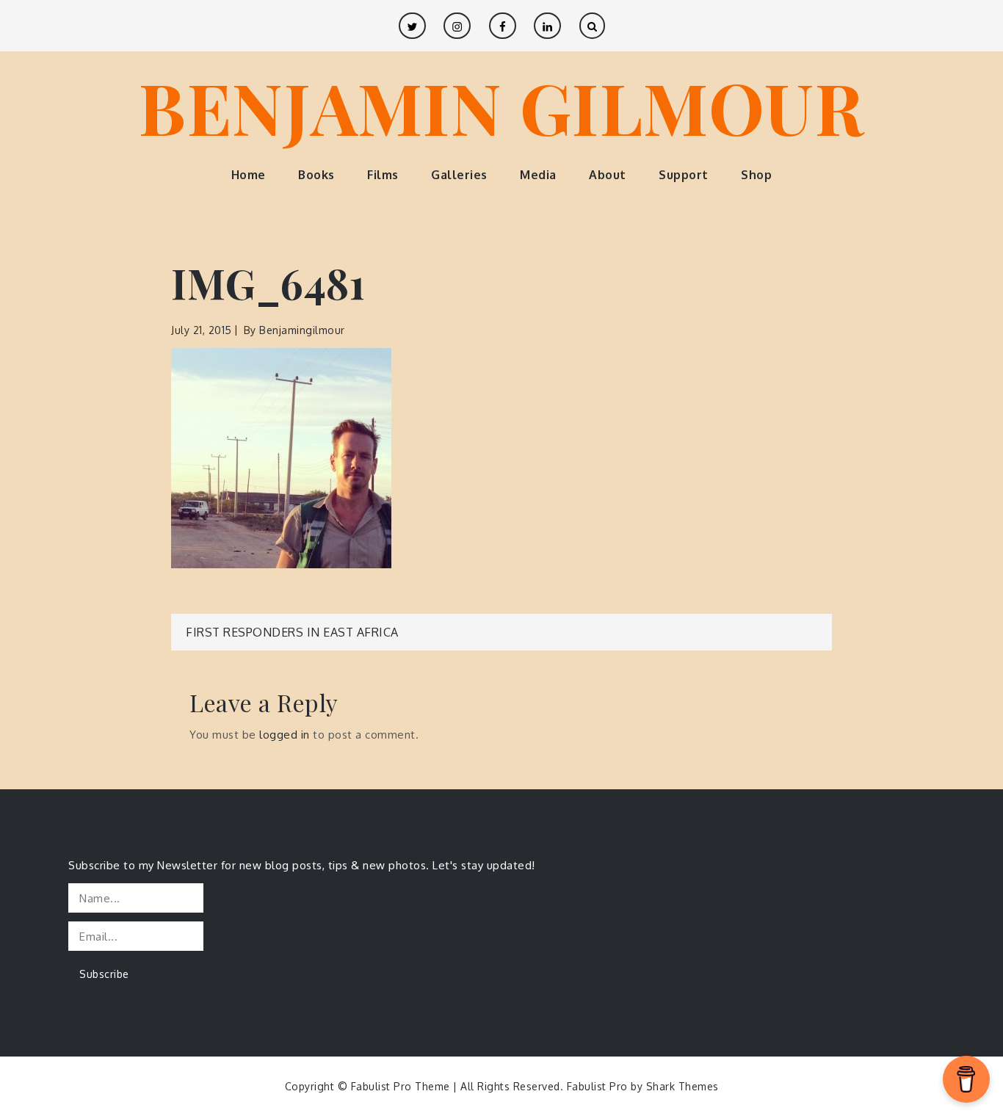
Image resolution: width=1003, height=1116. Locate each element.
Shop (756, 174)
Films (383, 174)
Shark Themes (682, 1086)
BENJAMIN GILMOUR (501, 106)
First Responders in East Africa (292, 632)
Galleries (459, 174)
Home (248, 174)
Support (684, 174)
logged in (284, 735)
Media (538, 174)
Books (316, 174)
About (607, 174)
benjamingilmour (302, 330)
